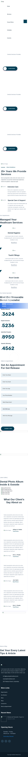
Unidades (9, 30)
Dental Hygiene (14, 233)
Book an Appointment (6, 706)
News (2, 698)
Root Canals (14, 278)
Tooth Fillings (14, 255)
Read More (14, 242)
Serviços (9, 14)
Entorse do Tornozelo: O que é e (15, 717)
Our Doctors (4, 695)
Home (8, 6)
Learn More (11, 68)
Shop (2, 700)
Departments (4, 692)
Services (22, 69)
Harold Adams (7, 302)
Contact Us (3, 703)
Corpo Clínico (10, 22)
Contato (9, 38)
